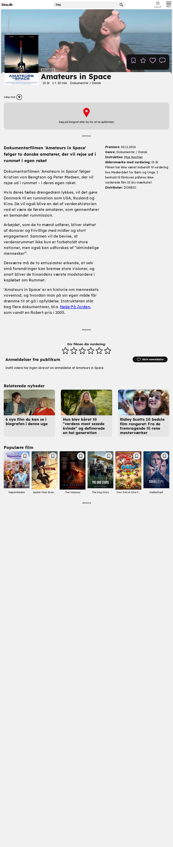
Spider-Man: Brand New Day (50, 492)
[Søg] (121, 4)
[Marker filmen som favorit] (152, 62)
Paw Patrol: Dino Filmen (131, 492)
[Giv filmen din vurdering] (143, 62)
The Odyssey (72, 492)
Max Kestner (133, 157)
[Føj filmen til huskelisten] (133, 62)
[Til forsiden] (12, 5)
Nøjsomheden (17, 492)
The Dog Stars (100, 492)
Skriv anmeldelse (153, 359)
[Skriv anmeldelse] (162, 62)
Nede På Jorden (75, 306)
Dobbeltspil (156, 492)
